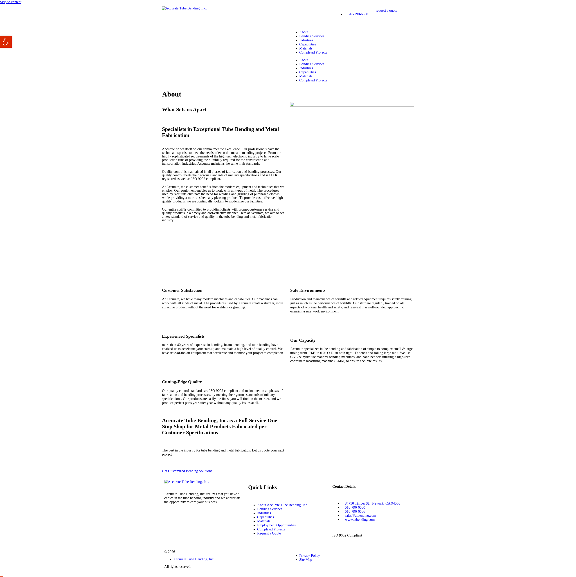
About (303, 32)
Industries (306, 40)
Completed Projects (313, 52)
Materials (305, 48)
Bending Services (311, 36)
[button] (6, 42)
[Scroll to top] (1, 576)
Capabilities (307, 44)
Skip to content (10, 2)
